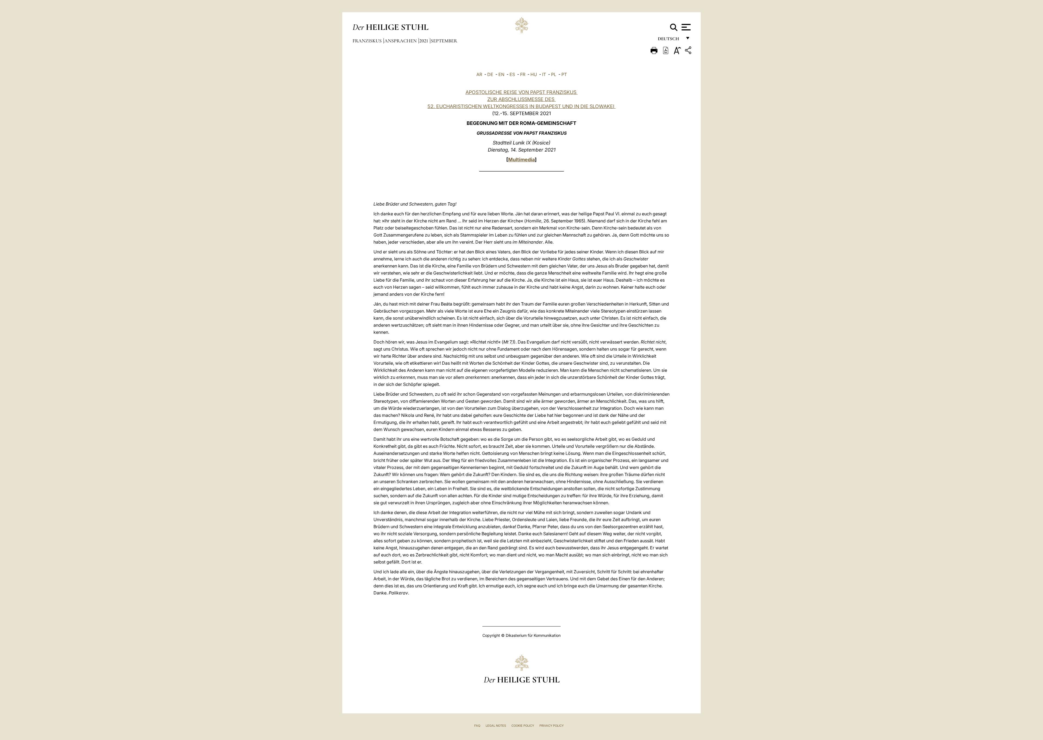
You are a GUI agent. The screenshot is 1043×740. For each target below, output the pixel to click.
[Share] (689, 51)
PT (564, 74)
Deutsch (670, 40)
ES (512, 74)
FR (522, 74)
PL (553, 74)
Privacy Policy (551, 726)
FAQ (477, 726)
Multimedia (521, 159)
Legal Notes (496, 726)
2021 (424, 41)
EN (501, 74)
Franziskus (368, 41)
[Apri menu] (685, 27)
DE (490, 74)
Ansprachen (401, 41)
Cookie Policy (522, 726)
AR (479, 74)
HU (533, 74)
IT (544, 74)
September (444, 41)
